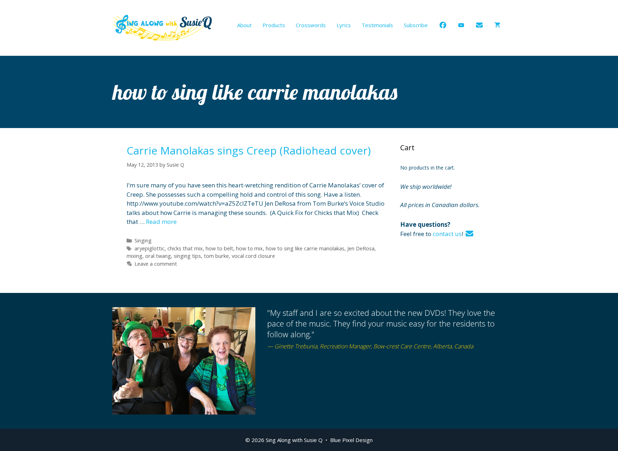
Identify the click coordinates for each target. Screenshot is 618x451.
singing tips (187, 256)
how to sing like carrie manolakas (305, 248)
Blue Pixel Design (351, 439)
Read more (161, 221)
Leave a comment (155, 263)
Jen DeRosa (360, 248)
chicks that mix (185, 248)
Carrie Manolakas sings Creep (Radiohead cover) (249, 150)
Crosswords (311, 25)
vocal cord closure (253, 256)
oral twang (158, 256)
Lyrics (344, 25)
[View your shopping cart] (497, 25)
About (244, 25)
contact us (447, 234)
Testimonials (377, 25)
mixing (134, 256)
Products (274, 25)
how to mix (249, 248)
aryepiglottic (149, 248)
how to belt (219, 248)
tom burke (216, 256)
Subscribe (416, 25)
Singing (143, 240)
